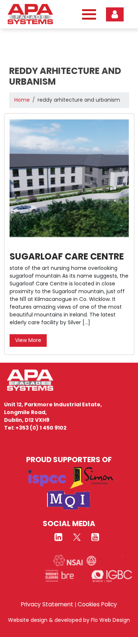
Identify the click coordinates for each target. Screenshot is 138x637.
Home (22, 100)
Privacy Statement (47, 604)
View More (28, 340)
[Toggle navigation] (87, 14)
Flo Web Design (110, 620)
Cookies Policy (97, 604)
